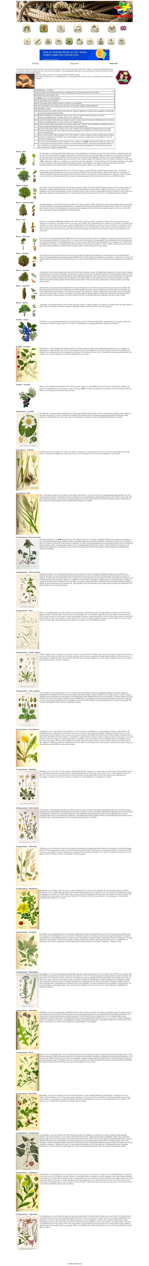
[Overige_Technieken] (121, 41)
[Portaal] (112, 28)
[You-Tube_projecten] (95, 28)
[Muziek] (78, 28)
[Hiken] (48, 41)
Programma (74, 63)
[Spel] (61, 28)
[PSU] (100, 41)
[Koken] (69, 41)
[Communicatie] (27, 41)
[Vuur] (111, 41)
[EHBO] (37, 41)
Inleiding (35, 63)
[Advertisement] (74, 1257)
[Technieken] (44, 28)
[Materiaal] (79, 41)
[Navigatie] (90, 41)
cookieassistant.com (74, 1264)
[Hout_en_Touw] (58, 41)
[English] (123, 28)
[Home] (27, 28)
